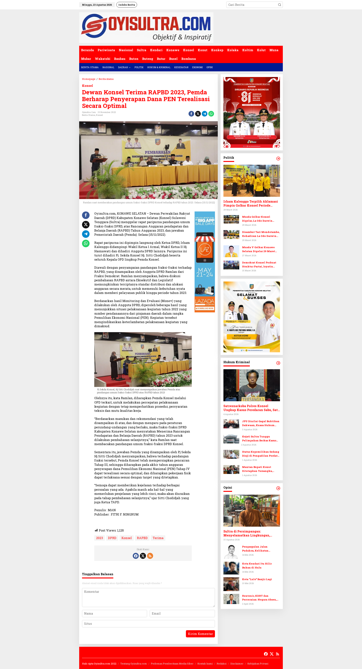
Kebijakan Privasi (257, 663)
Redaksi (221, 663)
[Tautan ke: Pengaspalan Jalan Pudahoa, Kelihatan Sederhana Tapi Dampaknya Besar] (231, 551)
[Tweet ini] (198, 114)
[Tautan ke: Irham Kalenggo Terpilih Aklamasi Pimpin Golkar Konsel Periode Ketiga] (251, 181)
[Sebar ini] (191, 114)
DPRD (112, 538)
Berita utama (88, 115)
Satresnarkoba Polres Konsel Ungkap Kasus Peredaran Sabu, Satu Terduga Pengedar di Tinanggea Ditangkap (251, 408)
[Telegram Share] (204, 114)
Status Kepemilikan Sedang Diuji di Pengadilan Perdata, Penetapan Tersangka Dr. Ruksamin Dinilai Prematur (261, 454)
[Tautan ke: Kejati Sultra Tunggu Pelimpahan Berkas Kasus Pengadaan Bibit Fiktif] (231, 439)
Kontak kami (205, 663)
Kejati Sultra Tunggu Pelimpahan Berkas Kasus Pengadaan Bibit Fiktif (259, 439)
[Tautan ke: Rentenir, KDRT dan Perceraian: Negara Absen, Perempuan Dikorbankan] (231, 599)
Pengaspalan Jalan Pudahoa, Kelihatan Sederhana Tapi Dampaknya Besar (261, 549)
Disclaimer (236, 663)
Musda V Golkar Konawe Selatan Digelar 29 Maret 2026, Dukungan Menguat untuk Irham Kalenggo (259, 249)
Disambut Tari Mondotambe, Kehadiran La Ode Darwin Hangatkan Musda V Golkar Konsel (261, 234)
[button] (279, 5)
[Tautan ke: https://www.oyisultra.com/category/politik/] (278, 158)
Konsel (87, 86)
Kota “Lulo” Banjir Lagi (257, 579)
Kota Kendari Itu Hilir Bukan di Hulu (257, 565)
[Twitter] (143, 556)
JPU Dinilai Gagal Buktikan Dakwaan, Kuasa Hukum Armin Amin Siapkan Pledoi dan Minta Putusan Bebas (260, 423)
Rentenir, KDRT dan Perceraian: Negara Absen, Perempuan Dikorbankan (259, 598)
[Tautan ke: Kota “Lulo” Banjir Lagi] (231, 584)
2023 (99, 538)
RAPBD (142, 538)
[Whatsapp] (211, 114)
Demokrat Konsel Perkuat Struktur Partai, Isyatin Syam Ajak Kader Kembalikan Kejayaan (259, 265)
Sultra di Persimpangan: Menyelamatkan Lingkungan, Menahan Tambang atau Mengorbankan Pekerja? (246, 534)
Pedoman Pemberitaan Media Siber (172, 663)
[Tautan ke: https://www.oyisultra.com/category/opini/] (278, 488)
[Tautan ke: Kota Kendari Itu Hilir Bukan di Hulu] (231, 568)
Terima (158, 538)
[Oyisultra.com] (146, 27)
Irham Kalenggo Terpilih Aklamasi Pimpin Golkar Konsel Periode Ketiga (250, 204)
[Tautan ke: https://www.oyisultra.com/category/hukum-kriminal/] (278, 363)
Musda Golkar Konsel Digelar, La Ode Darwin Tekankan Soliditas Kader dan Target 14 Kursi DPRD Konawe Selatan (259, 219)
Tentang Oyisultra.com (133, 663)
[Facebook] (136, 556)
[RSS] (150, 556)
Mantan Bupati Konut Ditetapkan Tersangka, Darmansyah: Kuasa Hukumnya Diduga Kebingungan (257, 469)
